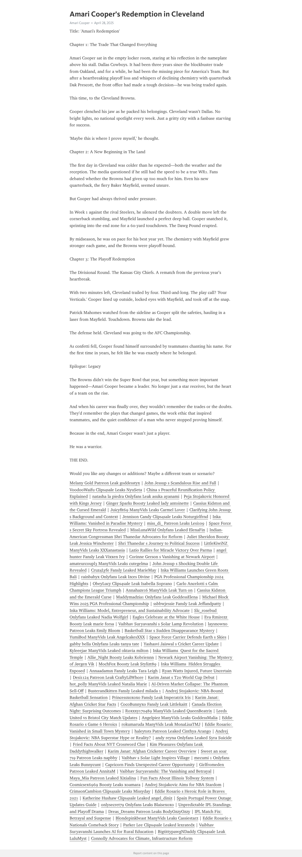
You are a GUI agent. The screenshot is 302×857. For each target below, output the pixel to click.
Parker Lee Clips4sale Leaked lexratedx (159, 825)
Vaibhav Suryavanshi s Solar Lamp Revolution (160, 623)
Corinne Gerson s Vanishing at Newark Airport (172, 556)
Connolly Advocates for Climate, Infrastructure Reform (142, 838)
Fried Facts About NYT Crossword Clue (109, 744)
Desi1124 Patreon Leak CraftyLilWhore (108, 677)
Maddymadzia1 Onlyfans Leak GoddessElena (157, 597)
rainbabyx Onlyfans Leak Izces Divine (115, 576)
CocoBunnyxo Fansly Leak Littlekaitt (154, 704)
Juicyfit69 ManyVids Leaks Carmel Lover (147, 509)
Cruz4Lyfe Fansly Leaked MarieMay (123, 570)
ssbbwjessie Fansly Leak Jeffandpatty (187, 603)
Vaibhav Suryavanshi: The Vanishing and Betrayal (165, 771)
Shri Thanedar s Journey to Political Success (159, 543)
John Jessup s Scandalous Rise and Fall (180, 483)
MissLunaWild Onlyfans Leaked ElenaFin (167, 529)
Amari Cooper (80, 23)
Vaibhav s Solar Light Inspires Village (156, 757)
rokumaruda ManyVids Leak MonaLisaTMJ (161, 724)
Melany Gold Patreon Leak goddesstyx (105, 483)
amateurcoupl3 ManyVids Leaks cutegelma (109, 563)
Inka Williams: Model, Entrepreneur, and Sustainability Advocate (130, 610)
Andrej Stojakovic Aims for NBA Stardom (183, 784)
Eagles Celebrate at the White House (166, 617)
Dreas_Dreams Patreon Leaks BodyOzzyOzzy (149, 811)
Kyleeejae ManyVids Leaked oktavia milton (109, 650)
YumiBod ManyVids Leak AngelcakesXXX (107, 637)
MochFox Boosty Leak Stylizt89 (127, 664)
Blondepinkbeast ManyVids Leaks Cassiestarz (157, 818)
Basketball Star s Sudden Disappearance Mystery (169, 630)
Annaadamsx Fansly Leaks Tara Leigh (123, 670)
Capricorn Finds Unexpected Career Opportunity (150, 764)
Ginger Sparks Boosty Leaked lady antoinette (147, 503)
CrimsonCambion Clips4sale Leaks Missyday (110, 791)
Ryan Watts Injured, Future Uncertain (196, 670)
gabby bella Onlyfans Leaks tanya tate (104, 644)
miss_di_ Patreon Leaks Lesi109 (175, 523)
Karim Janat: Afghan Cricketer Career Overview (152, 751)
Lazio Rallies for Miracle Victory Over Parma (170, 550)
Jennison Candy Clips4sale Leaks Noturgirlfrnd (165, 516)
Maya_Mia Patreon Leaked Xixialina (103, 778)
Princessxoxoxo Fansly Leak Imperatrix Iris (151, 697)
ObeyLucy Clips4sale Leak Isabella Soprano (132, 583)
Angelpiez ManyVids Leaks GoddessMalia (180, 717)
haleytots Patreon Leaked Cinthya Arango (172, 731)
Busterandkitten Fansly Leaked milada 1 (124, 690)
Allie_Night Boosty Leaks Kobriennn (121, 657)
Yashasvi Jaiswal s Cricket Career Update (181, 644)
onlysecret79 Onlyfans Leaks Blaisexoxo (137, 804)
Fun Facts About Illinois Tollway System (177, 778)
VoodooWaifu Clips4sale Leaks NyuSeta (106, 489)
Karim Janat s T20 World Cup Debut (181, 677)
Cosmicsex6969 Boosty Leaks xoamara (105, 784)
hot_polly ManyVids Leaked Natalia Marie (108, 684)
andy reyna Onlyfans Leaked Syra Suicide (193, 737)
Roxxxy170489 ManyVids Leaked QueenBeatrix (168, 710)
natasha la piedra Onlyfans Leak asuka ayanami (135, 496)
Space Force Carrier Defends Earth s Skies (187, 637)
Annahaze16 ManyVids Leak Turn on (159, 590)
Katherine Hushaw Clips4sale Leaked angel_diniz (127, 798)
